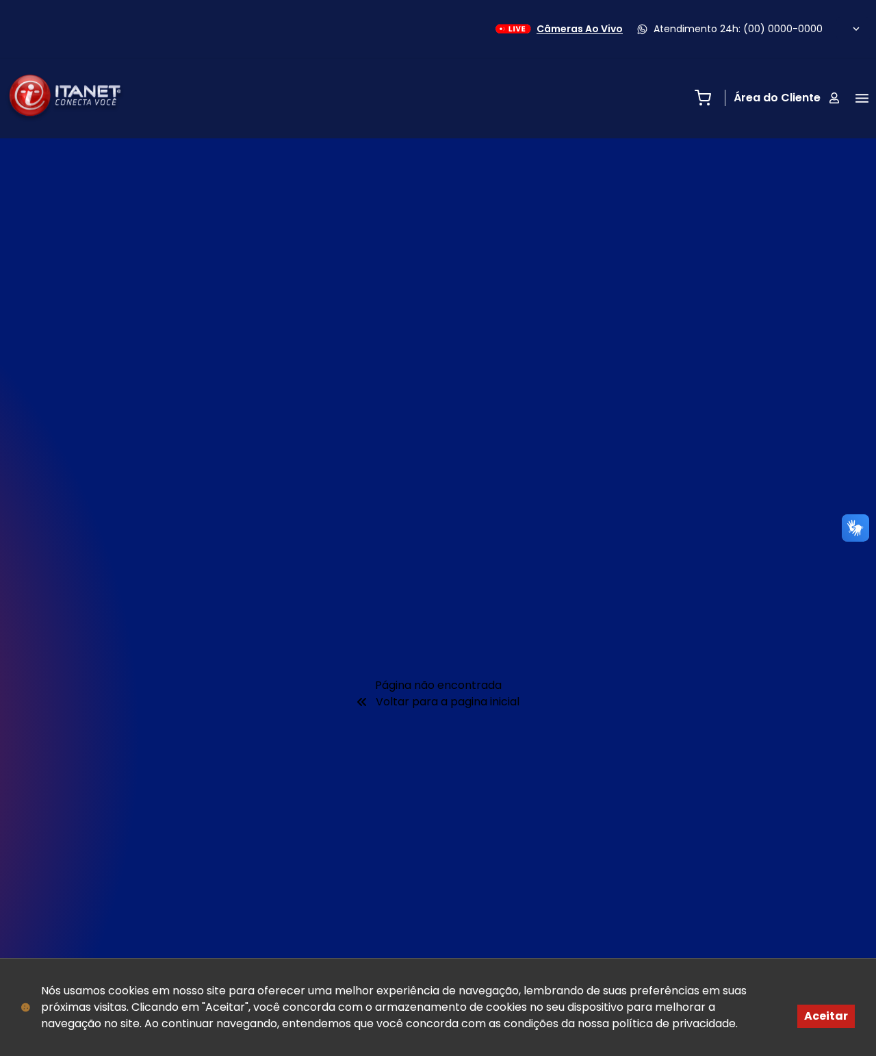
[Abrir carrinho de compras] (703, 98)
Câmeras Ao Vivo (580, 29)
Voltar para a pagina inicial (447, 701)
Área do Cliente (777, 97)
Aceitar (826, 1016)
